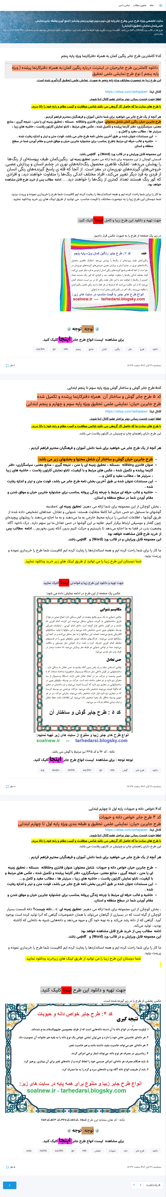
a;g (42, 770)
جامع (91, 349)
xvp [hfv (40, 349)
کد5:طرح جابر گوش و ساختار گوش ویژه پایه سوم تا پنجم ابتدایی (114, 388)
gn (54, 349)
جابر (130, 349)
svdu (29, 1151)
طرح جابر (140, 770)
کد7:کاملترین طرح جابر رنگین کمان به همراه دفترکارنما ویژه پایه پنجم (111, 56)
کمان (104, 349)
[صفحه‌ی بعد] (9, 1185)
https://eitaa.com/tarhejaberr (126, 92)
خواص (98, 1151)
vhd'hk (71, 770)
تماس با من (124, 5)
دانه (126, 1151)
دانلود (155, 349)
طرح (142, 349)
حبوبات (112, 1151)
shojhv (56, 770)
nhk (66, 349)
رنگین (117, 349)
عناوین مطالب (139, 5)
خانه (152, 5)
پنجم (78, 349)
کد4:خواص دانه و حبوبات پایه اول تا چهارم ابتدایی (125, 809)
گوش (125, 770)
